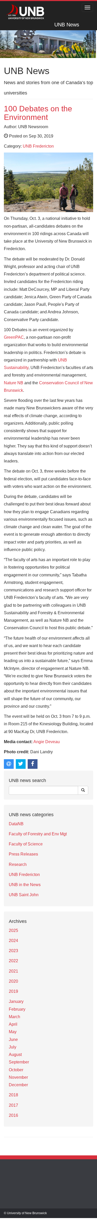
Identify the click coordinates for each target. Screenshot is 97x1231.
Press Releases (23, 854)
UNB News (66, 24)
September (19, 1062)
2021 (13, 971)
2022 (13, 961)
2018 (13, 1095)
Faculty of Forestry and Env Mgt (38, 834)
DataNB (16, 824)
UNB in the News (25, 884)
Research (18, 864)
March (14, 1017)
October (16, 1070)
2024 (13, 940)
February (17, 1009)
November (18, 1077)
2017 (13, 1105)
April (13, 1024)
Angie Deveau (46, 742)
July (12, 1047)
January (16, 1001)
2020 (13, 981)
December (18, 1085)
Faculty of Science (26, 844)
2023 (13, 950)
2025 (13, 930)
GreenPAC (14, 337)
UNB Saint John (24, 895)
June (13, 1039)
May (13, 1032)
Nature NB (13, 383)
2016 (13, 1115)
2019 (13, 991)
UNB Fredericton (38, 146)
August (15, 1054)
